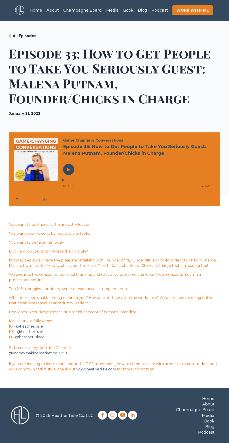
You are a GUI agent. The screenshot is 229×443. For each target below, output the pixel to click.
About (53, 10)
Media (112, 10)
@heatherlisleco (30, 337)
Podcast (160, 10)
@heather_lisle (29, 326)
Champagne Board (82, 10)
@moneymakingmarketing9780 (38, 353)
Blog (142, 10)
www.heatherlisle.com (96, 369)
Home (36, 10)
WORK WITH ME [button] (192, 10)
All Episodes (24, 36)
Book (128, 10)
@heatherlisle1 (30, 332)
